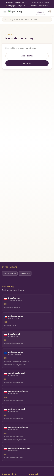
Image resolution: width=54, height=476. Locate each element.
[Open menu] (4, 12)
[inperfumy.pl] (15, 12)
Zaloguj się (40, 12)
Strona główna (27, 56)
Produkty (27, 63)
